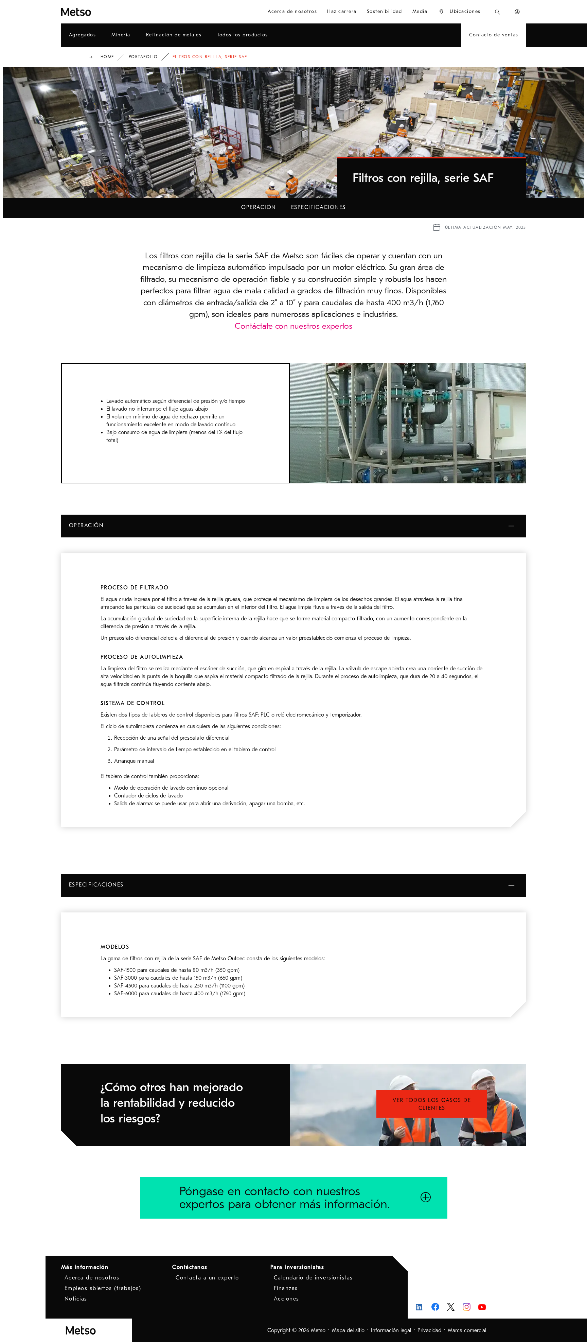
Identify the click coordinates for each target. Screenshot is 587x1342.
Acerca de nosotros (92, 1278)
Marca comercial (467, 1330)
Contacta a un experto (207, 1278)
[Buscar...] (497, 11)
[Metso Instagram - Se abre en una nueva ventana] (466, 1307)
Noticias (76, 1299)
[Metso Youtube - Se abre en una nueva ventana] (482, 1306)
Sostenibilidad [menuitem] (384, 11)
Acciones (286, 1299)
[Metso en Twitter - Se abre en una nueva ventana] (451, 1307)
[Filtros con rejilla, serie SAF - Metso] (100, 11)
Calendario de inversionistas (313, 1278)
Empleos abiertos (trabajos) (103, 1288)
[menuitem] (459, 11)
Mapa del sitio (348, 1330)
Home (107, 56)
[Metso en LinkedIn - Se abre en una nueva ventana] (420, 1306)
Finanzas (286, 1288)
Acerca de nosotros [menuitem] (292, 11)
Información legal (391, 1330)
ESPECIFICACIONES (318, 207)
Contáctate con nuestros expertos (293, 326)
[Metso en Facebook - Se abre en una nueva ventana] (435, 1307)
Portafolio (143, 56)
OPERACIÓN (258, 207)
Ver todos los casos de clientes (432, 1104)
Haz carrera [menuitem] (342, 11)
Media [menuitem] (420, 11)
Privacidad (429, 1330)
